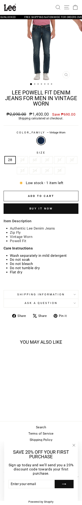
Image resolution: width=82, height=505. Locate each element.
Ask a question (41, 303)
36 (47, 171)
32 (72, 160)
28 (10, 160)
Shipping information (41, 294)
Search (41, 427)
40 (35, 160)
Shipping (24, 118)
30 (47, 160)
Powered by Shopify (40, 501)
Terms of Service (41, 433)
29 (22, 160)
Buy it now (41, 208)
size (41, 152)
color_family (41, 132)
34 (35, 171)
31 (59, 160)
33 (22, 171)
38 (59, 171)
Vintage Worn (41, 140)
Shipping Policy (41, 440)
